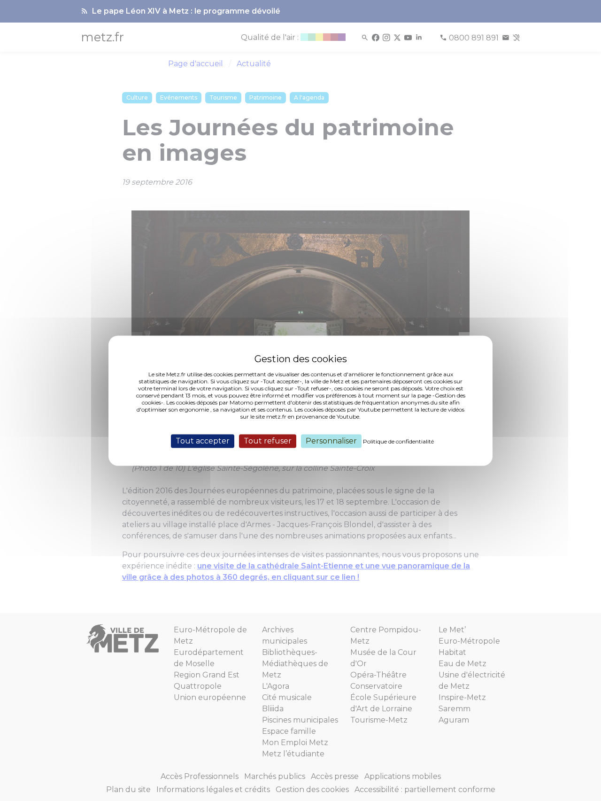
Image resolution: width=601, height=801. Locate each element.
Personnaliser (331, 440)
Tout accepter (203, 440)
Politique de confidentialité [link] (398, 441)
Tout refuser (268, 440)
